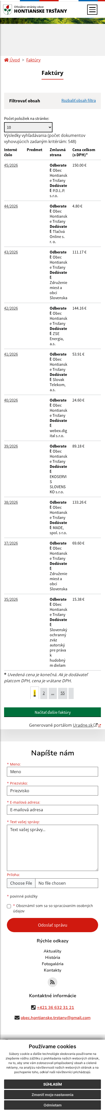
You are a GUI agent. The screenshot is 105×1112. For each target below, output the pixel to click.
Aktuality (52, 951)
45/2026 (11, 165)
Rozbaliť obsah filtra (78, 100)
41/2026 (11, 354)
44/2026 (11, 206)
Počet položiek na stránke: (26, 118)
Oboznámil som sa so (53, 908)
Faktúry (33, 60)
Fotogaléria (52, 964)
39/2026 (11, 446)
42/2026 (11, 308)
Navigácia (15, 9)
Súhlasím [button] (52, 1084)
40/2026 (11, 400)
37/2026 (11, 543)
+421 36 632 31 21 (55, 1007)
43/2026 (11, 252)
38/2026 (11, 502)
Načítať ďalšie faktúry (53, 712)
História (52, 957)
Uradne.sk (83, 725)
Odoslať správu (52, 925)
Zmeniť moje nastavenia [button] (52, 1094)
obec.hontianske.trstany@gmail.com (55, 1018)
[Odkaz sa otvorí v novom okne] (52, 982)
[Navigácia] (92, 10)
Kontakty (52, 970)
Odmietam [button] (53, 1105)
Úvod (14, 60)
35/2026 (11, 599)
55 (63, 692)
